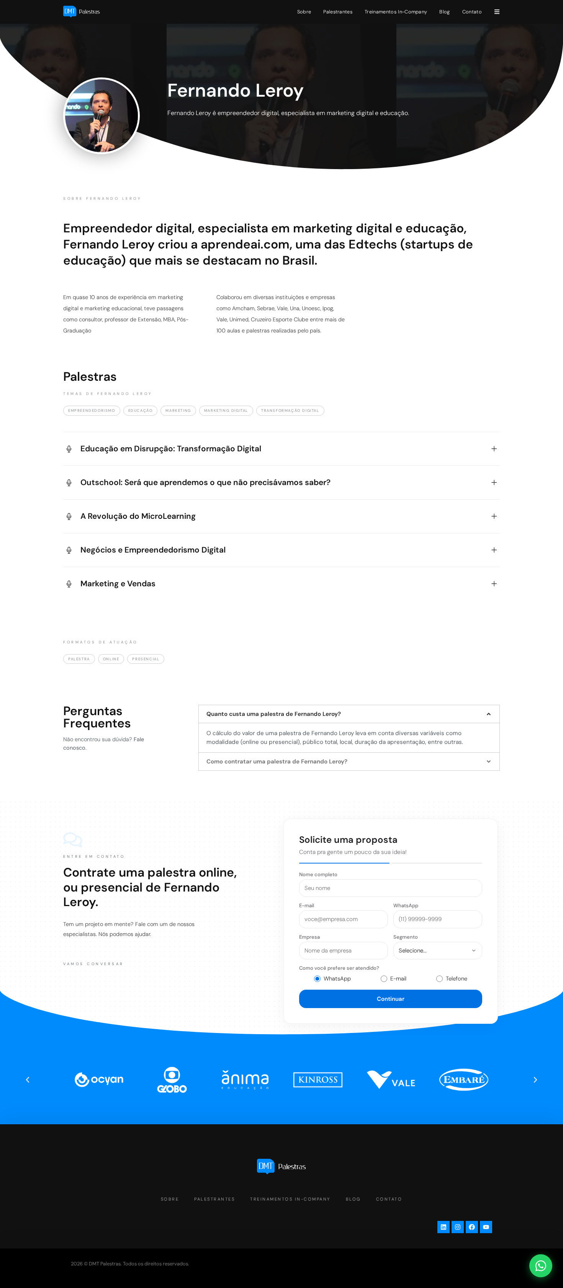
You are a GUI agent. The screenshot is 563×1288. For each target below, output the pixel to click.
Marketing (178, 410)
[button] (349, 714)
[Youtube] (486, 1227)
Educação (140, 410)
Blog (444, 11)
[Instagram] (458, 1227)
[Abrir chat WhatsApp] (540, 1265)
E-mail (306, 905)
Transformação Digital (290, 410)
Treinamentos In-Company (396, 11)
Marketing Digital (226, 410)
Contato (472, 11)
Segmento (405, 936)
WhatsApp (405, 905)
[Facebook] (472, 1227)
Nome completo (318, 874)
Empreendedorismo (91, 410)
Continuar (390, 999)
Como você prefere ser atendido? (339, 968)
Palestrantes (337, 11)
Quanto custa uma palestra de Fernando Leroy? (273, 714)
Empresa (309, 936)
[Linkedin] (443, 1227)
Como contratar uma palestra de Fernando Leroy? (276, 761)
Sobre (304, 11)
